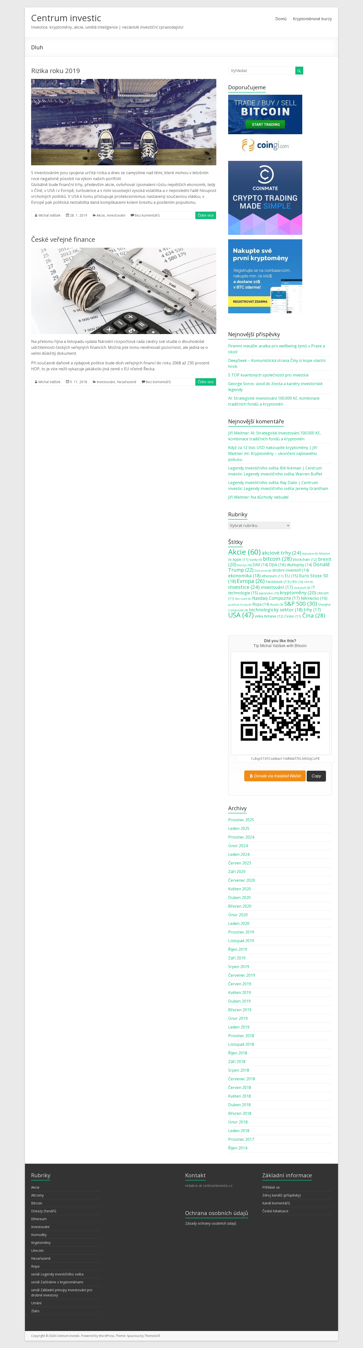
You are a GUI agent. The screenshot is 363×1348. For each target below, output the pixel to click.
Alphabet (310, 553)
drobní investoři (290, 570)
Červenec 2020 (241, 880)
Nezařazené (126, 381)
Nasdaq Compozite (276, 598)
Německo (314, 598)
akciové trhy (281, 552)
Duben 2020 (239, 897)
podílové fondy (239, 604)
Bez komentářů (147, 215)
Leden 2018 (238, 1130)
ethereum (273, 576)
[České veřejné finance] (123, 250)
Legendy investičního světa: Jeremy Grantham (286, 488)
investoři (302, 588)
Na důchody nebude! (269, 497)
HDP (308, 582)
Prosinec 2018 (241, 1035)
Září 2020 (236, 871)
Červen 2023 (239, 863)
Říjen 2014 (237, 1148)
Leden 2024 (238, 854)
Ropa (260, 604)
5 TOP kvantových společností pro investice (268, 375)
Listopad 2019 (241, 940)
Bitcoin (36, 1203)
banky (255, 560)
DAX (260, 564)
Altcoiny (37, 1195)
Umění (36, 1303)
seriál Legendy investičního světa (57, 1274)
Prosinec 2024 (241, 837)
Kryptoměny (41, 1242)
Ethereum (39, 1219)
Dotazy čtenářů (43, 1211)
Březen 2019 (239, 1009)
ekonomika (244, 576)
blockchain (305, 559)
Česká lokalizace (275, 1211)
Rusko (276, 604)
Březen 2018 (239, 1113)
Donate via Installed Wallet (277, 776)
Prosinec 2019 (241, 932)
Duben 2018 (239, 1104)
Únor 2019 (238, 1018)
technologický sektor (275, 610)
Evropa (251, 580)
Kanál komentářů (276, 1203)
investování (277, 587)
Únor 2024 (238, 845)
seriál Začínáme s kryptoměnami (57, 1282)
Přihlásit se (271, 1187)
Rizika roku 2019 (55, 70)
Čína (313, 615)
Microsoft (243, 598)
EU (291, 576)
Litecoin (37, 1250)
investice (244, 586)
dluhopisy (299, 564)
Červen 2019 (239, 984)
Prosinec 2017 (241, 1139)
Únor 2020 (238, 914)
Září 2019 (236, 958)
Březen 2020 (239, 906)
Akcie (101, 215)
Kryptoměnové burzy (312, 18)
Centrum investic (66, 18)
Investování (116, 215)
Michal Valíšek (49, 215)
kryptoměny (298, 592)
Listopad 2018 (241, 1044)
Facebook (278, 581)
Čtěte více (206, 215)
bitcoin (277, 558)
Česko (292, 616)
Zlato (35, 1311)
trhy (312, 610)
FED (297, 582)
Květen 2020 (239, 889)
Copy (316, 776)
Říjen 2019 (237, 949)
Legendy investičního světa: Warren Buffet (283, 474)
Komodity (39, 1234)
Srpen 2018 (238, 1070)
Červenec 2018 (241, 1079)
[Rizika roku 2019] (123, 81)
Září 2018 (236, 1061)
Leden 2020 (238, 923)
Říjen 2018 (237, 1053)
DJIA (277, 564)
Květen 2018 (239, 1096)
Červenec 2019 (241, 975)
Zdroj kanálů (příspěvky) (281, 1195)
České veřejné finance (63, 239)
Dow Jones (262, 570)
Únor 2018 (238, 1122)
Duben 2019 (239, 1001)
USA (241, 614)
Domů (281, 18)
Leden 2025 (238, 828)
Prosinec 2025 (241, 820)
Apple (240, 559)
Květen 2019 (239, 992)
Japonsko (269, 593)
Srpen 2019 (238, 966)
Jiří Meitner (238, 433)
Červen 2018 (239, 1087)
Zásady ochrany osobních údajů (210, 1223)
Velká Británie (269, 616)
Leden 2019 (238, 1027)
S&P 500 (300, 603)
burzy (244, 565)
